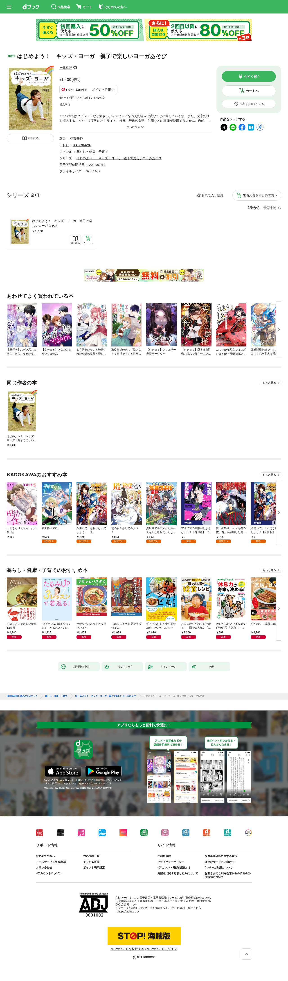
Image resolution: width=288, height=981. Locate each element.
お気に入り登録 (212, 195)
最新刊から (272, 208)
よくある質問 (91, 861)
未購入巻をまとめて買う (260, 195)
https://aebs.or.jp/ (128, 911)
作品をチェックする (252, 103)
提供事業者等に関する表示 (221, 856)
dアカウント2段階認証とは (174, 867)
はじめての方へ (45, 856)
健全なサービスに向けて (219, 861)
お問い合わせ (44, 867)
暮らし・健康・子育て (92, 151)
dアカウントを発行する (127, 949)
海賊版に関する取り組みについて (178, 873)
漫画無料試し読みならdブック (22, 696)
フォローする (75, 68)
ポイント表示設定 (94, 867)
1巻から (254, 208)
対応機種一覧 (91, 856)
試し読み (33, 138)
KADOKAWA (82, 145)
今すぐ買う (252, 76)
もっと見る (269, 382)
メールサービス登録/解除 (51, 861)
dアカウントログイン (49, 873)
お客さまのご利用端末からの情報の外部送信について (228, 875)
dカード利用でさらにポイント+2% (80, 97)
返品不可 (64, 104)
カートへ (252, 91)
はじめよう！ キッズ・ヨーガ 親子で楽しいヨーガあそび (62, 223)
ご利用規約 (164, 856)
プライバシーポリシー (171, 861)
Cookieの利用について (219, 867)
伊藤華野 (65, 68)
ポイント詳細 (101, 89)
